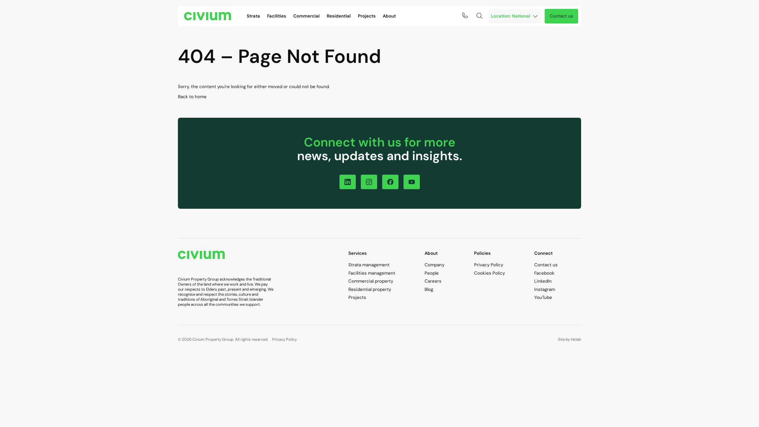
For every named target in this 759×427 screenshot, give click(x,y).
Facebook (544, 273)
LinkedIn (543, 281)
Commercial (306, 16)
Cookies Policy (489, 273)
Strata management (369, 265)
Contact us (561, 16)
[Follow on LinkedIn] (347, 182)
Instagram (544, 289)
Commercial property (370, 281)
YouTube (543, 297)
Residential (339, 16)
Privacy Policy (488, 265)
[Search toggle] (479, 16)
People (432, 273)
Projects (367, 16)
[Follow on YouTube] (412, 182)
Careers (433, 281)
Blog (429, 289)
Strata (253, 16)
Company (434, 265)
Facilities (276, 16)
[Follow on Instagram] (369, 182)
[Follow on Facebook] (390, 182)
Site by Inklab (569, 339)
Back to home (192, 97)
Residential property (369, 289)
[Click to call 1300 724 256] (465, 15)
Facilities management (371, 273)
